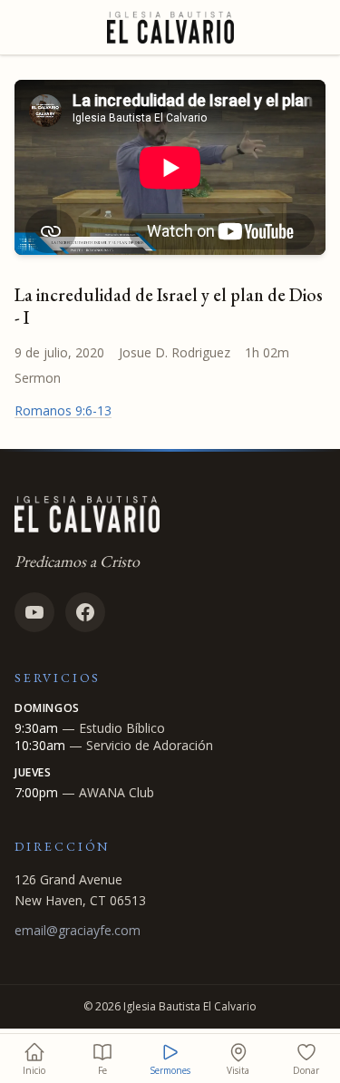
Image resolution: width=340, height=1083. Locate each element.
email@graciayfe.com (78, 930)
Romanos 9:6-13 (63, 410)
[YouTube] (34, 612)
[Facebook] (85, 612)
